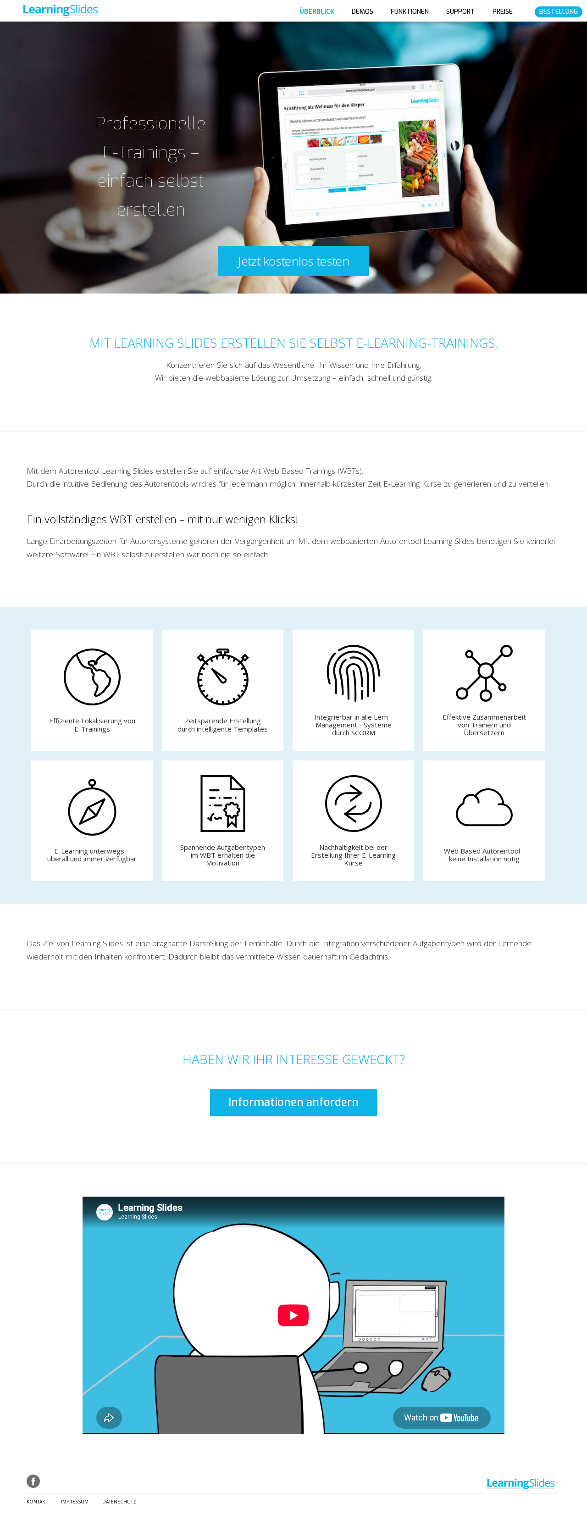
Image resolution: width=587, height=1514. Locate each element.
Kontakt (37, 1501)
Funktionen (410, 11)
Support (460, 11)
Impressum (75, 1501)
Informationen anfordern (293, 1102)
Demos (362, 11)
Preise (503, 11)
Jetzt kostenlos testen (293, 260)
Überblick (316, 11)
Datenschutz (119, 1501)
